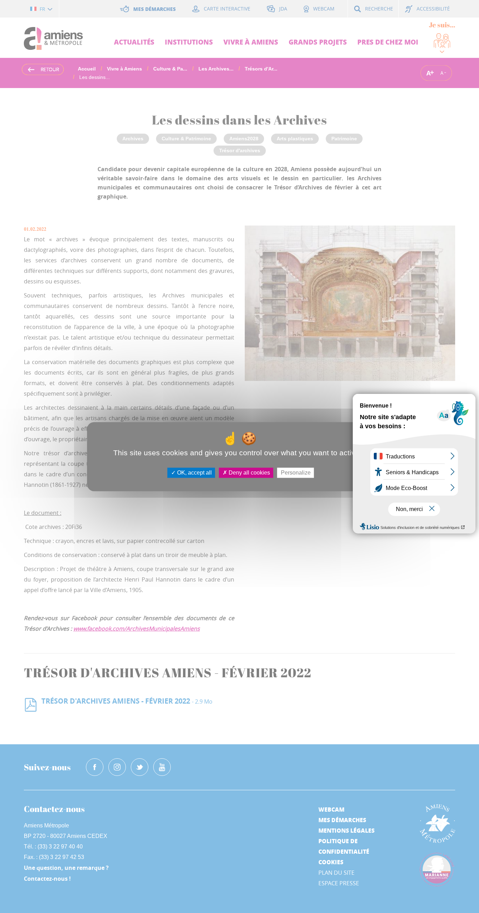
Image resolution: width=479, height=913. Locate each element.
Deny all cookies (248, 473)
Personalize (296, 473)
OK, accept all (194, 473)
